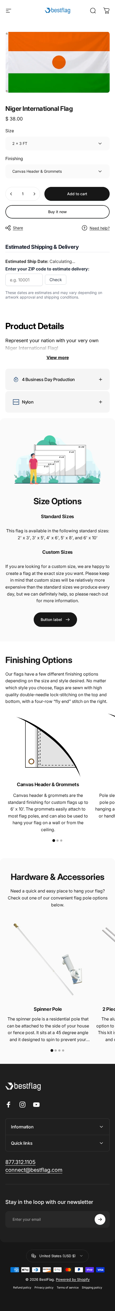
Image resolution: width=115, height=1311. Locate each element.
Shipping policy (92, 1287)
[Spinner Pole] (47, 959)
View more (58, 357)
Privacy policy (43, 1287)
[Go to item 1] (53, 840)
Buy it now (57, 211)
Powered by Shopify (73, 1279)
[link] (55, 619)
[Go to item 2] (57, 840)
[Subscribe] (100, 1219)
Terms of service (68, 1287)
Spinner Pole (48, 1009)
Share (18, 227)
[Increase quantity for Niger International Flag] (34, 194)
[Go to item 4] (63, 1050)
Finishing (14, 158)
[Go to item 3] (61, 840)
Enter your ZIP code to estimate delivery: (47, 269)
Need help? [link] (100, 228)
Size (9, 130)
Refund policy (22, 1287)
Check (55, 279)
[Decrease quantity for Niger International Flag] (11, 194)
